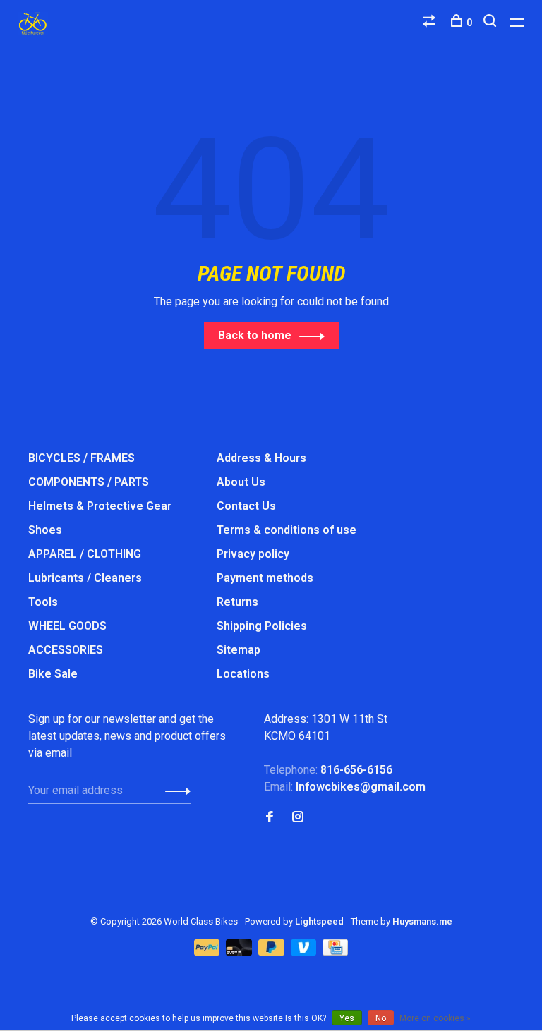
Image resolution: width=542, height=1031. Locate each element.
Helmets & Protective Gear (99, 506)
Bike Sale (53, 674)
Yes (346, 1018)
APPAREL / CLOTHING (84, 554)
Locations (243, 674)
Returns (237, 602)
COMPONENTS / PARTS (88, 482)
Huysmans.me (422, 921)
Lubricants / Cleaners (85, 578)
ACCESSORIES (65, 650)
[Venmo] (305, 951)
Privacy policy (253, 554)
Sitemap (238, 650)
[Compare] (431, 22)
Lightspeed (319, 921)
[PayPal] (208, 951)
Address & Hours (261, 458)
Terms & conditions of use (286, 530)
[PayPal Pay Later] (272, 951)
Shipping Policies (262, 626)
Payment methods (265, 578)
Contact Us (246, 506)
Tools (43, 602)
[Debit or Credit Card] (240, 951)
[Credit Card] (335, 951)
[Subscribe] (174, 790)
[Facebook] (269, 817)
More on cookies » (435, 1018)
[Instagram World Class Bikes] (297, 817)
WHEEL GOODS (67, 626)
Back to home (254, 335)
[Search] (491, 22)
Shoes (45, 530)
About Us (241, 482)
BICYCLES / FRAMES (81, 458)
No (380, 1018)
